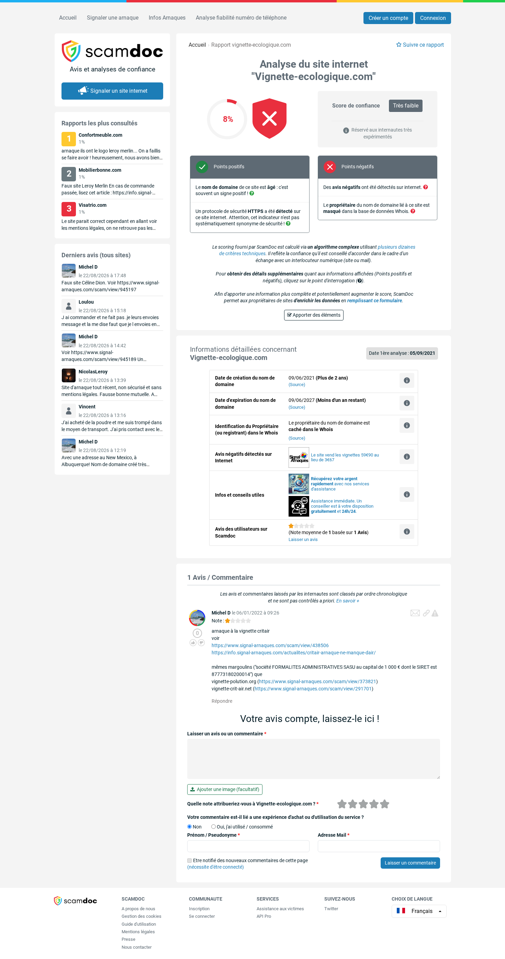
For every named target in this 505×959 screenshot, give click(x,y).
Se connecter (202, 916)
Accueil (68, 17)
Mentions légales (138, 931)
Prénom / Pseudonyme (213, 835)
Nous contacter (137, 947)
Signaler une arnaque (112, 17)
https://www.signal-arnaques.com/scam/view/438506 (270, 645)
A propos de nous (138, 908)
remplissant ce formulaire (374, 300)
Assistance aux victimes (280, 908)
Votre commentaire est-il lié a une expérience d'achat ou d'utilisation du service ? (275, 817)
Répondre (222, 701)
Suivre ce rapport (423, 45)
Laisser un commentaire (410, 863)
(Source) (297, 384)
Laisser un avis (303, 539)
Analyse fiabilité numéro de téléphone (241, 17)
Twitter (331, 908)
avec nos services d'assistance (340, 483)
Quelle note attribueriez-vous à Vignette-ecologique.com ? (252, 803)
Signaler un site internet (118, 91)
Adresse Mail (333, 835)
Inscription (199, 908)
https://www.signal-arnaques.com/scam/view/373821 (317, 681)
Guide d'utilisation (139, 924)
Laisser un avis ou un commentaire (226, 733)
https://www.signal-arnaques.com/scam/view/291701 (313, 688)
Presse (128, 939)
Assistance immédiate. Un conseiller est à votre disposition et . (342, 506)
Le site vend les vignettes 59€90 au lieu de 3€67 (345, 458)
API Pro (264, 916)
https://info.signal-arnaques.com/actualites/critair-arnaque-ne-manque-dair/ (294, 652)
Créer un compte (388, 18)
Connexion (433, 18)
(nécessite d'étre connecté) (215, 867)
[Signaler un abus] (434, 613)
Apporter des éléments (316, 315)
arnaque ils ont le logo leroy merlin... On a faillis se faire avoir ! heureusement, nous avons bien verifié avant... (110, 157)
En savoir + (347, 600)
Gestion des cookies (141, 916)
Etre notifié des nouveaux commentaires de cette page (247, 864)
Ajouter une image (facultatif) (227, 789)
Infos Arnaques (167, 17)
